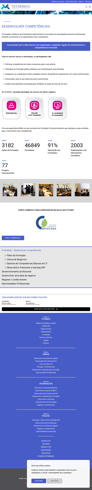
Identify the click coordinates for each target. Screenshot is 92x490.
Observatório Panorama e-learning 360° (26, 267)
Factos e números (46, 337)
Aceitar (39, 481)
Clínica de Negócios (17, 259)
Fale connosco (13, 238)
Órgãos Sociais (46, 329)
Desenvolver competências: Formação (45, 370)
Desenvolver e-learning (46, 399)
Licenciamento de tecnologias (46, 402)
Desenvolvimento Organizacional (46, 393)
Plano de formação (16, 255)
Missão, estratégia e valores (46, 323)
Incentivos (46, 453)
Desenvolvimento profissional (16, 271)
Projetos (46, 343)
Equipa (46, 340)
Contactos (88, 1)
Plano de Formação (71, 1)
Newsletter (46, 447)
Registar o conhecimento (14, 279)
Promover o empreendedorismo (46, 388)
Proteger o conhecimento (46, 367)
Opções (54, 481)
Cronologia (46, 334)
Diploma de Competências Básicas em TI (27, 263)
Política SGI (46, 326)
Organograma (46, 332)
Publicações (46, 450)
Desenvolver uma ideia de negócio (19, 275)
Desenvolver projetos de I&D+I (45, 390)
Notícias (81, 1)
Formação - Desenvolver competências (21, 250)
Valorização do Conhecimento (46, 361)
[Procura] (86, 7)
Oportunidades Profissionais (16, 283)
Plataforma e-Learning (58, 1)
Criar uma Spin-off (46, 364)
